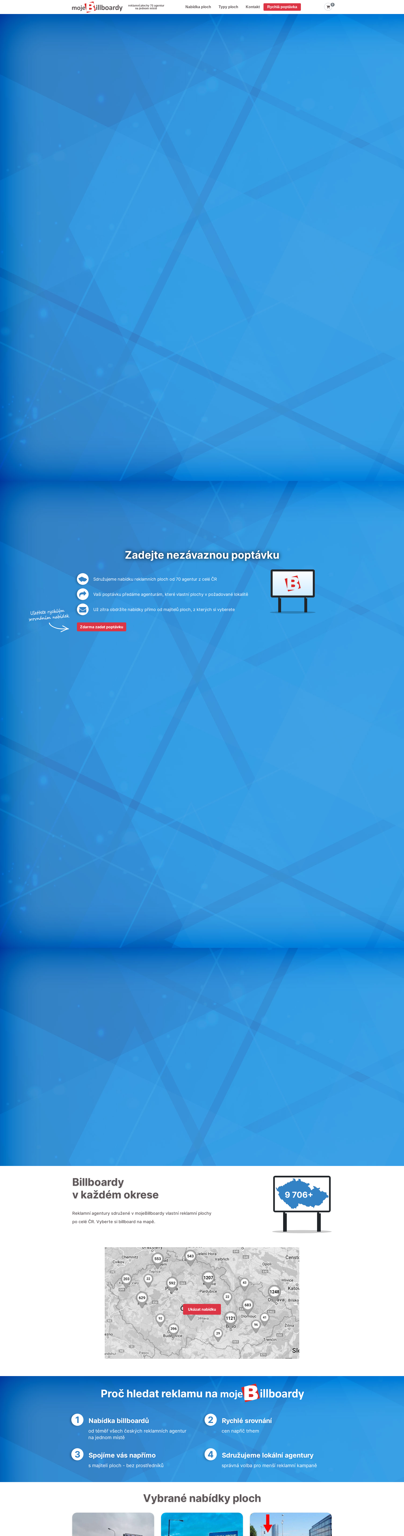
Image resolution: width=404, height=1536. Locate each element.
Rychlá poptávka (282, 7)
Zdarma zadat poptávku (101, 627)
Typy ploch (228, 7)
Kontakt (253, 7)
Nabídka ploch (198, 7)
